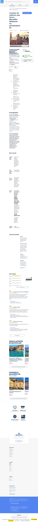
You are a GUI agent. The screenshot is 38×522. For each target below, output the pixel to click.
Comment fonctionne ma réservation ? (11, 449)
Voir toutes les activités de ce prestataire (18, 366)
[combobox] (17, 2)
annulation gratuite (27, 56)
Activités (10, 8)
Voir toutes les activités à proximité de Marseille (18, 398)
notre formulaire (12, 494)
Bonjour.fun (11, 477)
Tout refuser (11, 520)
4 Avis (16, 30)
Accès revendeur (23, 507)
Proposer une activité (14, 507)
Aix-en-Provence (11, 390)
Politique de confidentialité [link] (25, 520)
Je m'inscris (19, 441)
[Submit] (7, 2)
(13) (13, 357)
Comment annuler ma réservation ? (11, 453)
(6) (28, 357)
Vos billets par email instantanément (27, 55)
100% (20, 275)
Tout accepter (33, 519)
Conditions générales (14, 517)
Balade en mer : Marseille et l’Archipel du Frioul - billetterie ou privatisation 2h (16, 360)
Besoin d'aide (14, 510)
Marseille (13, 8)
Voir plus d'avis (17, 335)
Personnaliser (17, 520)
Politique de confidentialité (22, 517)
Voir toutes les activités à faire (15, 503)
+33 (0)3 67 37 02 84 (12, 487)
